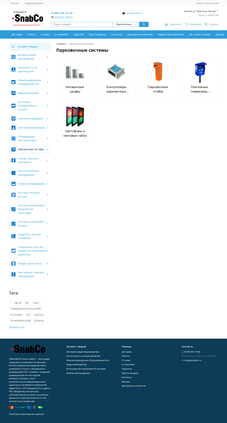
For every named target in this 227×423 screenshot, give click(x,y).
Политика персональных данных (26, 414)
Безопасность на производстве (83, 355)
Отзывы (45, 34)
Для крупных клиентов (140, 34)
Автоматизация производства (82, 351)
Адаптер (39, 314)
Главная (60, 43)
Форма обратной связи (171, 34)
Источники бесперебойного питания (27, 105)
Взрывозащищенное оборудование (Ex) (87, 360)
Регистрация (211, 3)
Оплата (31, 34)
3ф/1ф (18, 302)
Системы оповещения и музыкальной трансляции (31, 209)
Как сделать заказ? (200, 34)
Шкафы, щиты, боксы (30, 263)
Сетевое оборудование (31, 183)
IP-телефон (16, 314)
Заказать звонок (64, 17)
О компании (61, 34)
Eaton (36, 302)
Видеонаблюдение (28, 93)
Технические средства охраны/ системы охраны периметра (32, 250)
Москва (15, 3)
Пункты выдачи (97, 34)
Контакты (116, 34)
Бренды (220, 34)
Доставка (16, 34)
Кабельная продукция (30, 118)
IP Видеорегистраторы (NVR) (26, 308)
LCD (28, 314)
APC (27, 302)
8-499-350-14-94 (61, 13)
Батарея (39, 320)
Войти (199, 3)
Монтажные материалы (31, 127)
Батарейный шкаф (20, 320)
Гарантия (78, 34)
